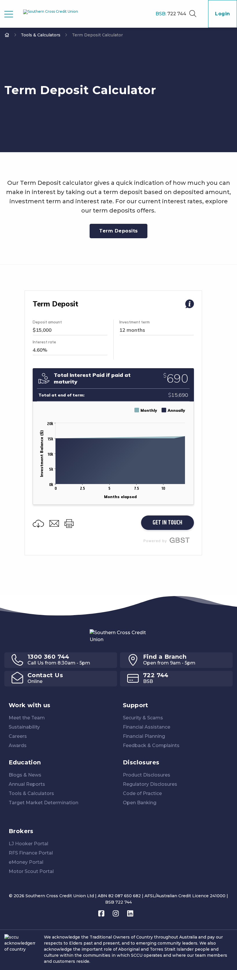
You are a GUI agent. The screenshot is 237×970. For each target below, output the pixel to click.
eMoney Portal (26, 862)
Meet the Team (27, 717)
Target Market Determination (43, 802)
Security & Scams (143, 717)
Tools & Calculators (40, 35)
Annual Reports (27, 784)
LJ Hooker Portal (28, 843)
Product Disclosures (146, 775)
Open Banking (139, 802)
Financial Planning (144, 736)
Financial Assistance (146, 727)
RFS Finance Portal (31, 853)
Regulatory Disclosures (150, 784)
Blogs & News (25, 775)
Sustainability (24, 727)
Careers (18, 736)
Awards (18, 745)
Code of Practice (142, 793)
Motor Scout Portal (31, 871)
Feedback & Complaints (151, 745)
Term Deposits (118, 231)
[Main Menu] (8, 14)
